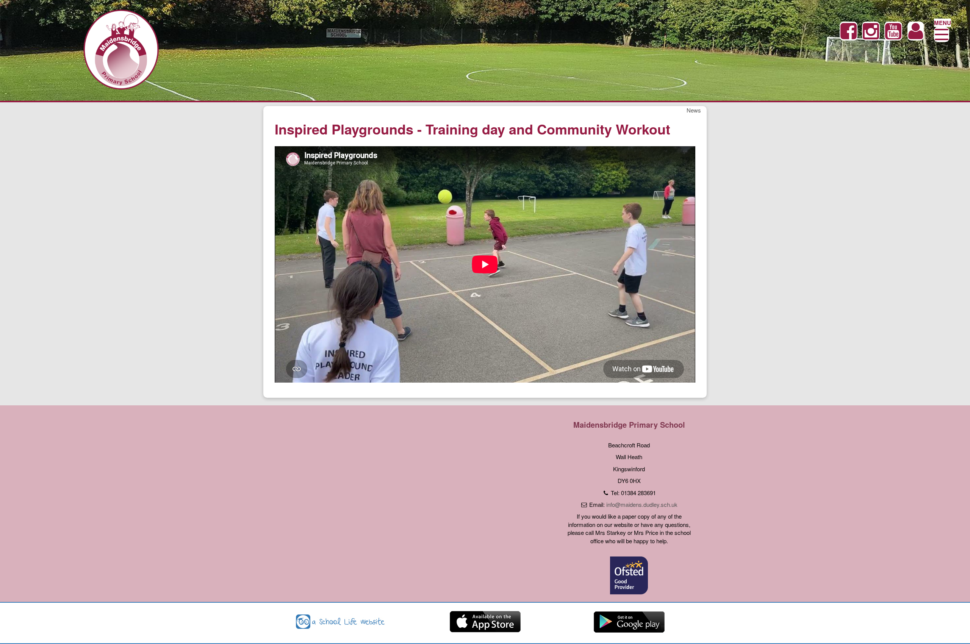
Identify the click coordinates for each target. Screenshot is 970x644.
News (694, 110)
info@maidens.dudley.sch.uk (641, 504)
